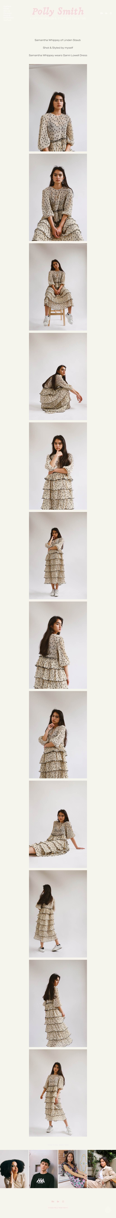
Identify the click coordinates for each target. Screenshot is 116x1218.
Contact (7, 20)
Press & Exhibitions (9, 16)
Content (7, 6)
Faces (6, 9)
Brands (7, 11)
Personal (8, 13)
